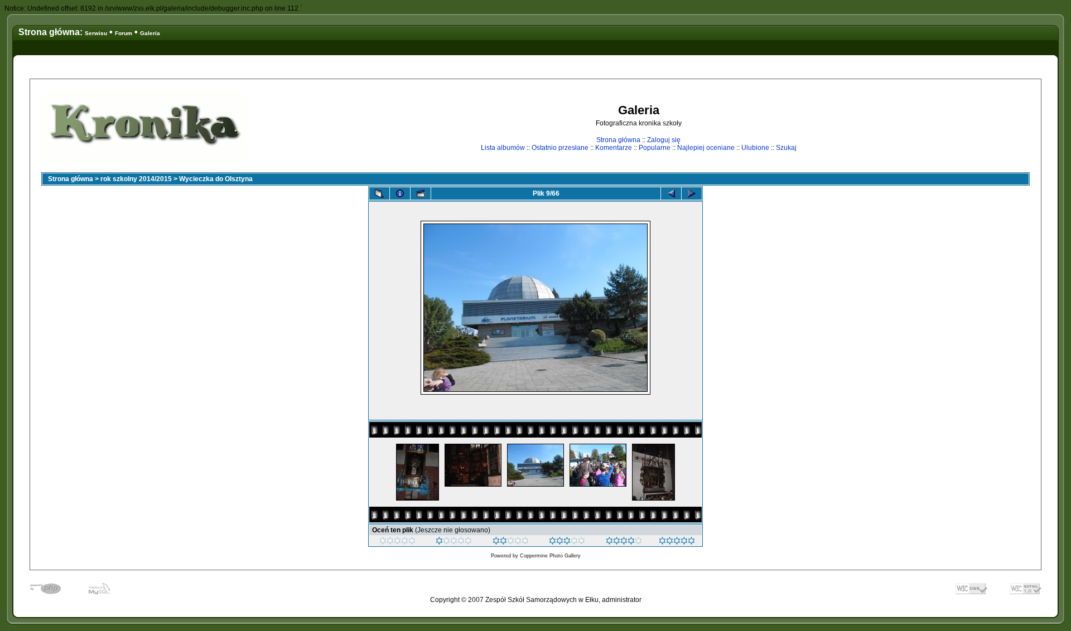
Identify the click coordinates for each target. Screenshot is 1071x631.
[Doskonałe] (624, 542)
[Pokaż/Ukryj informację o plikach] (400, 193)
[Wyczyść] (397, 542)
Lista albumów (503, 148)
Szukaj (786, 148)
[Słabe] (454, 542)
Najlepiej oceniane (706, 148)
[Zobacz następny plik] (692, 193)
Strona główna (618, 140)
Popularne (654, 148)
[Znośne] (511, 542)
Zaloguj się (664, 140)
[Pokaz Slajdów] (421, 193)
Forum (123, 33)
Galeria (150, 33)
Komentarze (613, 148)
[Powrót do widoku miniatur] (379, 193)
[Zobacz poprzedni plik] (671, 193)
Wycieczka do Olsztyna (216, 179)
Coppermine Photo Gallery (550, 556)
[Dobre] (567, 542)
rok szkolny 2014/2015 (136, 179)
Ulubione (755, 148)
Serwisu (96, 33)
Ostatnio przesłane (560, 148)
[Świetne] (677, 542)
